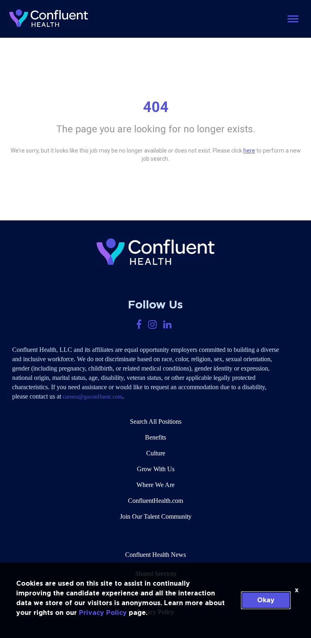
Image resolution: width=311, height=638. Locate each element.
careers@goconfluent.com (92, 397)
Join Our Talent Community (156, 516)
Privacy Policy (103, 613)
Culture (155, 453)
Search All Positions (155, 421)
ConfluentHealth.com (155, 500)
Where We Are (155, 484)
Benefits (155, 437)
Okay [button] (266, 600)
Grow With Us (156, 469)
